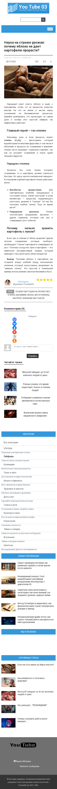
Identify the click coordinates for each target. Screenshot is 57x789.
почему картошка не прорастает (32, 291)
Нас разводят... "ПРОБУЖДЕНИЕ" (32, 705)
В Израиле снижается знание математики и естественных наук (35, 400)
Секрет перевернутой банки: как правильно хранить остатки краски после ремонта (34, 565)
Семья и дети (10, 504)
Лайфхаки (26, 57)
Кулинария (9, 464)
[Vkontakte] (45, 743)
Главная (7, 57)
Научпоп (17, 298)
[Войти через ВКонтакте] (14, 324)
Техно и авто (10, 472)
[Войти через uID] (14, 319)
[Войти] (13, 20)
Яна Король (23, 282)
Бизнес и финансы (13, 480)
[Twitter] (50, 743)
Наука (30, 295)
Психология (9, 521)
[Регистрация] (17, 20)
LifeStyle (8, 448)
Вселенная (9, 537)
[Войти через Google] (14, 336)
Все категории (11, 442)
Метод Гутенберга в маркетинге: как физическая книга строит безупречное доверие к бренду (36, 606)
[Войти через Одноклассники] (14, 341)
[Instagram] (4, 753)
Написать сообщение (29, 766)
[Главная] (28, 12)
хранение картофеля (33, 298)
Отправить (32, 356)
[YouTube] (50, 748)
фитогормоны (41, 295)
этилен (11, 295)
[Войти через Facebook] (14, 328)
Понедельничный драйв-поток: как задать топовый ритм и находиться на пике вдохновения (35, 620)
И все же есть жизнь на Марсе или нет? (36, 664)
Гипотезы (8, 545)
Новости (16, 57)
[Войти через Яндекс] (14, 332)
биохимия (21, 295)
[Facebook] (45, 748)
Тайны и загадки (12, 529)
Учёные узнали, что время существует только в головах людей (36, 387)
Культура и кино (12, 513)
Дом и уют (9, 496)
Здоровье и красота (13, 488)
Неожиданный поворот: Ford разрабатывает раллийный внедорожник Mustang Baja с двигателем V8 (31, 580)
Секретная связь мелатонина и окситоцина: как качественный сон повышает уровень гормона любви (34, 592)
